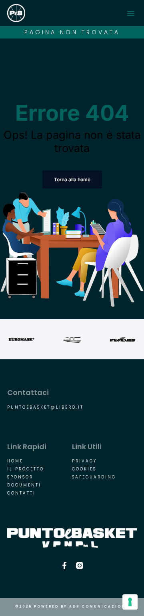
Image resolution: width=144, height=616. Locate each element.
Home (15, 461)
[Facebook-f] (64, 565)
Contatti (21, 493)
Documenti (24, 485)
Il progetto (25, 469)
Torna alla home (72, 179)
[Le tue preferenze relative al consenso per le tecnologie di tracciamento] (130, 602)
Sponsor (20, 477)
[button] (131, 13)
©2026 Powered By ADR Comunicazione (72, 606)
